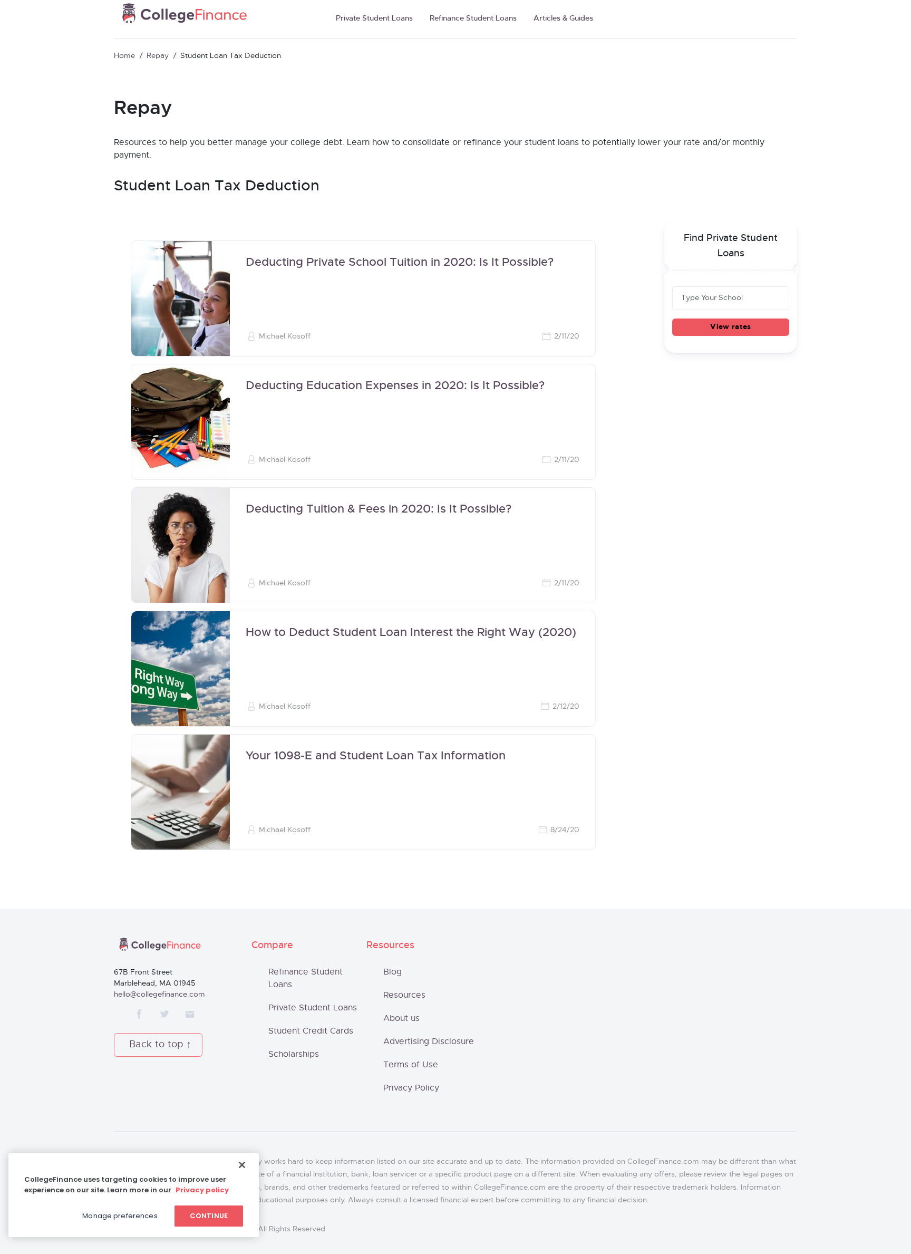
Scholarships (293, 1054)
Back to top (156, 1044)
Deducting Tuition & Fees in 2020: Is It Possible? (378, 509)
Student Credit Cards (310, 1031)
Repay (158, 56)
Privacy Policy (411, 1088)
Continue (209, 1216)
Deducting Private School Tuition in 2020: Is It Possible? (400, 262)
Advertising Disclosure (428, 1041)
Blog (392, 972)
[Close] (242, 1164)
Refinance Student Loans (473, 18)
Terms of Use (410, 1064)
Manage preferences (119, 1216)
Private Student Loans (374, 18)
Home (124, 56)
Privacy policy (202, 1190)
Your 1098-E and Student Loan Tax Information (376, 756)
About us (401, 1018)
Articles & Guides (563, 18)
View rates (730, 327)
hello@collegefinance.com (159, 994)
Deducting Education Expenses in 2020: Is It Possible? (395, 386)
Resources (404, 995)
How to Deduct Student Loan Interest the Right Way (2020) (411, 633)
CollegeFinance (184, 16)
